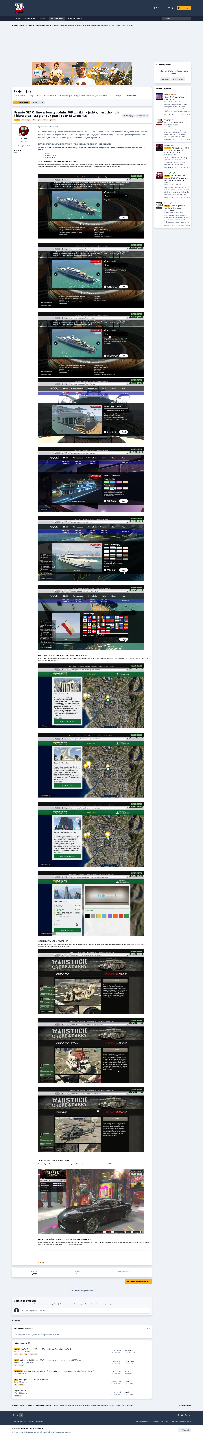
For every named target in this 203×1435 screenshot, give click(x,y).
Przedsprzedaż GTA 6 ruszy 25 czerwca (33, 1380)
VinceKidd (17, 1374)
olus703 (166, 225)
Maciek (24, 139)
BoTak (16, 1393)
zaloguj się (80, 1304)
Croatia (139, 1421)
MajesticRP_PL (19, 1362)
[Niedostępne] (91, 175)
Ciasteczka (39, 1421)
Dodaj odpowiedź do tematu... (35, 1311)
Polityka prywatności (19, 1421)
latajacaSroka (168, 212)
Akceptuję (185, 1430)
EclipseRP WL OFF (20, 1391)
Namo (16, 1382)
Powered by (181, 1421)
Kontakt (31, 1421)
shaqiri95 (17, 1351)
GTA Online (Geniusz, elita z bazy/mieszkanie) (175, 123)
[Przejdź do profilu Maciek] (24, 131)
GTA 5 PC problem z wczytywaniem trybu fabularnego (175, 207)
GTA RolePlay (147, 1421)
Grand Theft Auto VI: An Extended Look (174, 98)
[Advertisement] (101, 44)
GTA (134, 1421)
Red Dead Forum (158, 1421)
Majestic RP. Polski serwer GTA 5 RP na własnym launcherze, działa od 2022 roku (50, 1360)
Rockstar (167, 101)
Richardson (129, 1351)
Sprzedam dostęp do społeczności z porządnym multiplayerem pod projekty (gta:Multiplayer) (59, 1371)
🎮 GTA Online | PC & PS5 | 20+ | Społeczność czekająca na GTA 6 (46, 1349)
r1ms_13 (167, 127)
